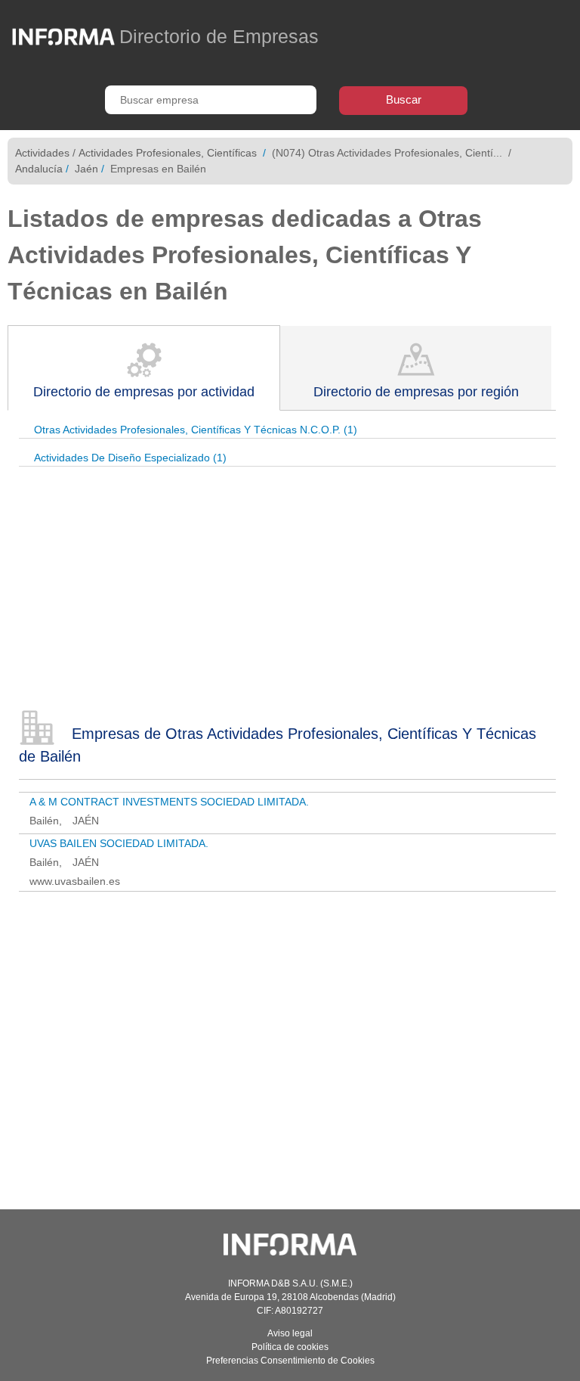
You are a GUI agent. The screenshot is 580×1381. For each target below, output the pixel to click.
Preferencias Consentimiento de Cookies (290, 1360)
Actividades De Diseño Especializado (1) (130, 458)
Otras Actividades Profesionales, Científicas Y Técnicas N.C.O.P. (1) (195, 430)
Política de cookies (290, 1347)
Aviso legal (290, 1333)
